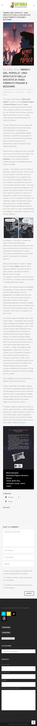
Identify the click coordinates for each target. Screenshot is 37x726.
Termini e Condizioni (8, 638)
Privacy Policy (6, 627)
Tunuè (25, 104)
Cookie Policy (6, 632)
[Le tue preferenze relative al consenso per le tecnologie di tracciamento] (33, 722)
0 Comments (19, 92)
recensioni (20, 89)
